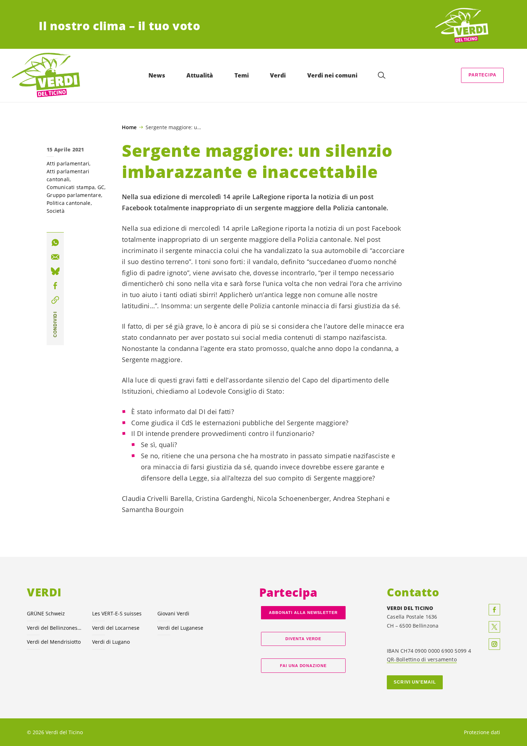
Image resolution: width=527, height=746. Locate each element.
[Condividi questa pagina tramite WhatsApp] (55, 242)
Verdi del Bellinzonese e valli (55, 627)
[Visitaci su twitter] (494, 627)
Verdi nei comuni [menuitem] (332, 75)
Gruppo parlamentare (74, 195)
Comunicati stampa (71, 187)
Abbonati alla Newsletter (303, 612)
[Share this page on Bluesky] (55, 271)
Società (56, 210)
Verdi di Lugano (111, 641)
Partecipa (483, 75)
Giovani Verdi (173, 613)
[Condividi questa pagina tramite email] (55, 257)
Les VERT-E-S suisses (117, 613)
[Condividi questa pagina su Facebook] (55, 285)
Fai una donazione (303, 665)
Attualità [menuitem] (199, 75)
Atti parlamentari (68, 163)
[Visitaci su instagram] (494, 644)
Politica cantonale (69, 203)
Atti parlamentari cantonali (68, 175)
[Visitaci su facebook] (494, 609)
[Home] (461, 25)
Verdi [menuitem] (278, 75)
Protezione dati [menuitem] (482, 732)
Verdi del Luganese (180, 627)
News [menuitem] (156, 75)
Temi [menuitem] (241, 75)
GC (101, 187)
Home (129, 127)
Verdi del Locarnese (115, 627)
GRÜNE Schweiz (46, 613)
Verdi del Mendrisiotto (54, 641)
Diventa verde (303, 639)
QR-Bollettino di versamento (422, 659)
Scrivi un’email (415, 682)
